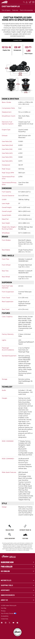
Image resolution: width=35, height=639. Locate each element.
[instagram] (5, 623)
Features (15, 10)
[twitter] (9, 623)
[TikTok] (17, 623)
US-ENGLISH (5, 571)
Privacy (3, 611)
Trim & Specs (6, 10)
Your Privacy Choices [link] (7, 613)
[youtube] (13, 623)
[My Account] (26, 2)
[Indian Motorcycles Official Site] (4, 2)
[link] (17, 580)
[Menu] (33, 2)
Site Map (3, 608)
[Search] (24, 2)
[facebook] (1, 623)
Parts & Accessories (26, 10)
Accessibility (4, 616)
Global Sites (4, 619)
